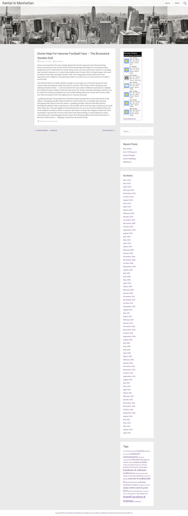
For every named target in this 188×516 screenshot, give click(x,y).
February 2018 (128, 290)
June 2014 (127, 423)
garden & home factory (131, 467)
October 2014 (128, 410)
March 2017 (127, 316)
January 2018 (128, 293)
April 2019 (127, 243)
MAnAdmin (59, 61)
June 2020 (127, 203)
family (144, 462)
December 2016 (129, 326)
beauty (135, 451)
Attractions (129, 451)
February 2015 (128, 396)
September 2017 (129, 306)
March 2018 (127, 286)
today (142, 493)
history (133, 473)
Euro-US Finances (130, 152)
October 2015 (128, 373)
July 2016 (126, 343)
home (138, 473)
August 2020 (128, 200)
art (124, 451)
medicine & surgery (130, 485)
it (124, 481)
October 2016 (128, 333)
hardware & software (134, 470)
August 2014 (127, 416)
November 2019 (129, 223)
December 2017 (129, 296)
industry (139, 476)
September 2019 (129, 230)
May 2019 (126, 240)
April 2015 (127, 390)
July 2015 (126, 383)
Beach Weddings (129, 159)
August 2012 (128, 430)
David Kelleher (108, 130)
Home (167, 3)
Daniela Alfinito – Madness (45, 130)
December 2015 (129, 366)
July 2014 (126, 420)
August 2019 (127, 233)
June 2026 (127, 180)
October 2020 (128, 197)
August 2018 (127, 270)
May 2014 (126, 426)
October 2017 (128, 303)
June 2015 (126, 386)
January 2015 (128, 400)
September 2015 (129, 376)
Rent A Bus (127, 149)
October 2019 (128, 227)
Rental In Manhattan (18, 3)
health (126, 473)
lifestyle (127, 482)
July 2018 (126, 273)
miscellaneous (142, 485)
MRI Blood (127, 162)
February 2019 (128, 250)
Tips (137, 493)
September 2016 (129, 336)
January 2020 (128, 217)
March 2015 (127, 393)
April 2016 (127, 353)
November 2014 (129, 406)
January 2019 (128, 253)
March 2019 (127, 247)
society (129, 493)
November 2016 (129, 330)
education (136, 460)
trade (146, 493)
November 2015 (129, 370)
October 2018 (128, 263)
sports (55, 121)
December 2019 (129, 220)
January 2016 (128, 363)
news (132, 487)
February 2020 (128, 213)
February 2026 (128, 190)
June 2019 (127, 237)
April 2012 (127, 433)
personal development (135, 491)
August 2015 (127, 380)
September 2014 (129, 413)
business (141, 451)
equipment (137, 462)
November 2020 (129, 193)
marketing (142, 482)
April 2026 (127, 187)
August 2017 (127, 310)
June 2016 (127, 346)
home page (132, 476)
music (126, 487)
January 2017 (128, 323)
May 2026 (127, 183)
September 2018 (129, 267)
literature (133, 482)
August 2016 (127, 340)
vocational (137, 501)
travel (127, 497)
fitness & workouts (46, 121)
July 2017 (126, 313)
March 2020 (127, 210)
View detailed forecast (130, 118)
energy (130, 462)
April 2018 (127, 283)
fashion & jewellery (129, 465)
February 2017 (128, 320)
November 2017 (129, 300)
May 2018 (126, 280)
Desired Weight (129, 155)
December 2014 (129, 403)
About (177, 3)
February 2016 (128, 360)
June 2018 (127, 277)
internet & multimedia (139, 478)
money (148, 485)
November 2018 (129, 260)
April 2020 (127, 207)
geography (143, 467)
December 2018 (129, 257)
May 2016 (126, 350)
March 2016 (127, 356)
